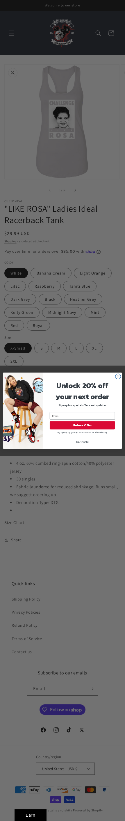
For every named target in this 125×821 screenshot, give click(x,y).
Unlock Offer (82, 425)
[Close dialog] (118, 376)
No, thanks (82, 442)
